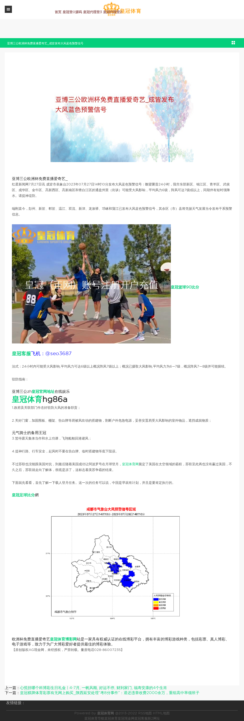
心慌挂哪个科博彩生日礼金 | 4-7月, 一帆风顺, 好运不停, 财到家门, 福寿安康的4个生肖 (93, 687)
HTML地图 (161, 713)
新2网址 (154, 718)
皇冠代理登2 (112, 12)
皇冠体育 (111, 718)
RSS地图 (145, 713)
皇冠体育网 (130, 464)
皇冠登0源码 (72, 12)
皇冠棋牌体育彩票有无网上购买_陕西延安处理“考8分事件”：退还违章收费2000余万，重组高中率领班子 (109, 692)
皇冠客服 (141, 718)
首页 (58, 12)
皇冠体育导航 (94, 718)
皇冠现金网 (126, 718)
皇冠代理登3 (92, 12)
